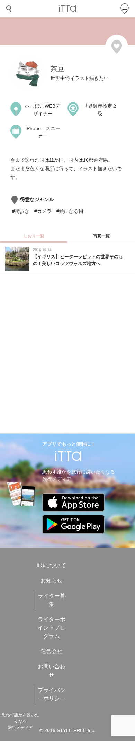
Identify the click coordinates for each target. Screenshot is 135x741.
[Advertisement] (67, 355)
